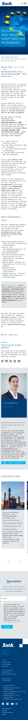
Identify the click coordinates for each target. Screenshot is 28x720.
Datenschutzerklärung (11, 622)
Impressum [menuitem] (4, 710)
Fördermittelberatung (11, 57)
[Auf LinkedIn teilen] (2, 361)
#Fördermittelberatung (12, 71)
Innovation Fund (8, 518)
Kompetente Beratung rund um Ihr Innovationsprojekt (12, 688)
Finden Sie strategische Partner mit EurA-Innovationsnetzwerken (15, 692)
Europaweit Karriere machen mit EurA (13, 699)
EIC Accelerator (11, 285)
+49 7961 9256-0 (6, 680)
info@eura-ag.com (6, 678)
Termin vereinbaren (15, 463)
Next (18, 560)
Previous (10, 562)
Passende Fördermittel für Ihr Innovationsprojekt (11, 696)
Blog (2, 57)
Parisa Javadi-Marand (10, 512)
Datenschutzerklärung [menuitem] (7, 712)
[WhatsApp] (15, 361)
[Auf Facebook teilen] (10, 361)
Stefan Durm (6, 67)
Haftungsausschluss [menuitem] (7, 708)
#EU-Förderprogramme (11, 74)
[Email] (19, 361)
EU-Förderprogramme (10, 516)
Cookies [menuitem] (4, 714)
